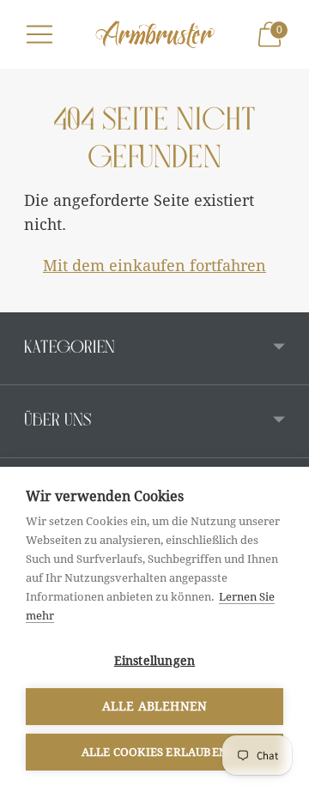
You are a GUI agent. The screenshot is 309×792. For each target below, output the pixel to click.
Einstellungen (155, 661)
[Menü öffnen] (39, 34)
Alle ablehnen (155, 706)
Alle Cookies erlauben (154, 752)
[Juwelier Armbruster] (154, 34)
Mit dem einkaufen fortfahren (154, 266)
